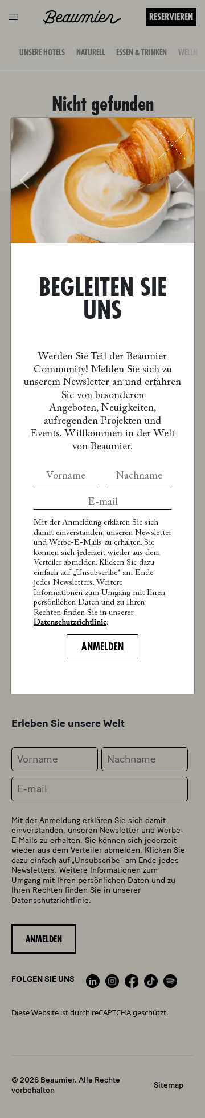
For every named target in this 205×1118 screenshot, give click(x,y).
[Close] (172, 145)
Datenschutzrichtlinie (70, 623)
